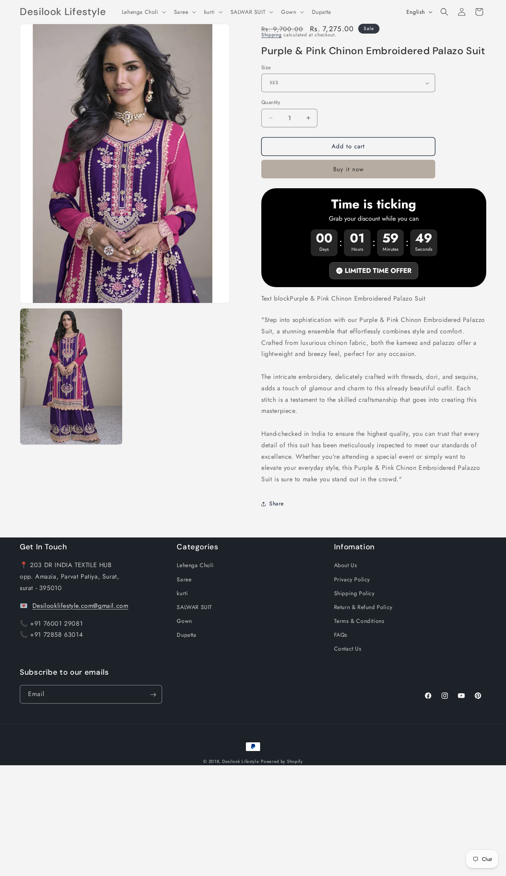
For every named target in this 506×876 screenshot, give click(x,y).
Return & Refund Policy (363, 607)
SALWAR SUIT (194, 607)
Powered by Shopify (282, 761)
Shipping (271, 34)
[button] (143, 12)
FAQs (340, 635)
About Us (345, 565)
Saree (184, 579)
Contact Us (348, 649)
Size (266, 67)
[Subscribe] (153, 694)
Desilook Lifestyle (240, 761)
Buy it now (348, 169)
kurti (182, 593)
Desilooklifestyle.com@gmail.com (80, 605)
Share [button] (276, 503)
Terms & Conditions (359, 621)
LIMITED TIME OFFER (378, 270)
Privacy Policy (352, 579)
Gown (184, 621)
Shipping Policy (354, 593)
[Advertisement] (237, 820)
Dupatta (186, 635)
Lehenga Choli (195, 565)
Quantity (270, 102)
